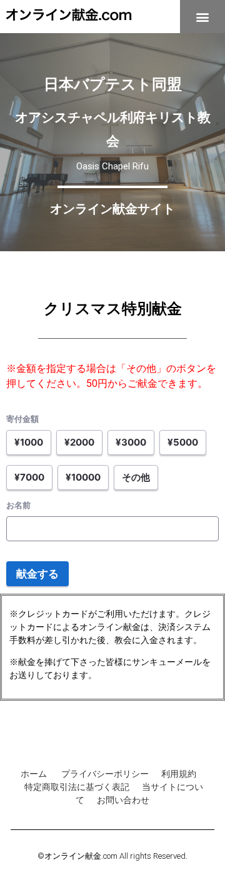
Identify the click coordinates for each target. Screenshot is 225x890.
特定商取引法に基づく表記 (76, 787)
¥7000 (29, 477)
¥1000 (28, 442)
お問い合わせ (123, 800)
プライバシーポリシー (105, 774)
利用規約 (178, 774)
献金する (37, 574)
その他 (136, 477)
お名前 (18, 505)
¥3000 (131, 442)
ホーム (35, 774)
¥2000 (79, 442)
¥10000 (83, 477)
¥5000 (183, 442)
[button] (202, 16)
